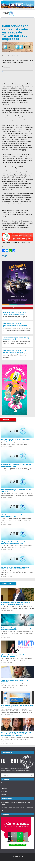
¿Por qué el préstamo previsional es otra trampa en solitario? (15, 655)
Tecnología (4, 791)
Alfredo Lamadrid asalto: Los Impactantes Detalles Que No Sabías (15, 516)
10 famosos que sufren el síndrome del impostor (14, 681)
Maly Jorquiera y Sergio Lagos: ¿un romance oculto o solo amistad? (16, 465)
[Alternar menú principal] (32, 13)
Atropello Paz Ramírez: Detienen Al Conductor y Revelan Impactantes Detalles (17, 542)
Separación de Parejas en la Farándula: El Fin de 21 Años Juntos (17, 490)
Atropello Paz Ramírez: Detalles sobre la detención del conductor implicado (15, 568)
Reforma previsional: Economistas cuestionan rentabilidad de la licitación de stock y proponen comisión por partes (16, 733)
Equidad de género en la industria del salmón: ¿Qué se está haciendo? (15, 313)
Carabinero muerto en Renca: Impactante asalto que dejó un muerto (15, 440)
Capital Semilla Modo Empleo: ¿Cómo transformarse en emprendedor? (15, 351)
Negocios (3, 794)
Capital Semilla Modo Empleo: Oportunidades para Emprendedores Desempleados (15, 325)
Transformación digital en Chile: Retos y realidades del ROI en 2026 (16, 338)
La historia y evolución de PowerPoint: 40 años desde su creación (17, 706)
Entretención (4, 788)
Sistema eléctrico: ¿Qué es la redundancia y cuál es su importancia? (16, 629)
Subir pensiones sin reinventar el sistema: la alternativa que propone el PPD (16, 603)
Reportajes (4, 785)
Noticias (3, 783)
